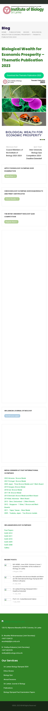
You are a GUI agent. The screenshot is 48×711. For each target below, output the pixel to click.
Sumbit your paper (12, 416)
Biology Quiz (8, 675)
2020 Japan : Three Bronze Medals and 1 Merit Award (23, 484)
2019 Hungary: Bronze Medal (14, 487)
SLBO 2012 (8, 533)
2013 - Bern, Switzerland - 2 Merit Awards (19, 502)
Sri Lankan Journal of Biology (14, 684)
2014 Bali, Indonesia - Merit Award (16, 499)
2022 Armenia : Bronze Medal (15, 478)
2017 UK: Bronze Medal (12, 493)
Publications (15, 32)
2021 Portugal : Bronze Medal (15, 481)
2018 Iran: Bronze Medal (13, 490)
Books (26, 32)
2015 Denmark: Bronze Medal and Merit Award (21, 496)
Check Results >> (12, 199)
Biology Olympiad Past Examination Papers (19, 692)
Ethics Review (9, 671)
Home (4, 32)
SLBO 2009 (8, 542)
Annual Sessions (10, 679)
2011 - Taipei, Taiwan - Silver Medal (17, 510)
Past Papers (8, 530)
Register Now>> (11, 222)
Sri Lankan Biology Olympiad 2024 (16, 667)
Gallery (6, 548)
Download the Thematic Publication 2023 (24, 75)
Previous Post (14, 151)
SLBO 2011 (8, 536)
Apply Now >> (11, 176)
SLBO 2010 (8, 539)
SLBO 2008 (8, 545)
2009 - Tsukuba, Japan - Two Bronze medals (20, 513)
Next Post (34, 153)
